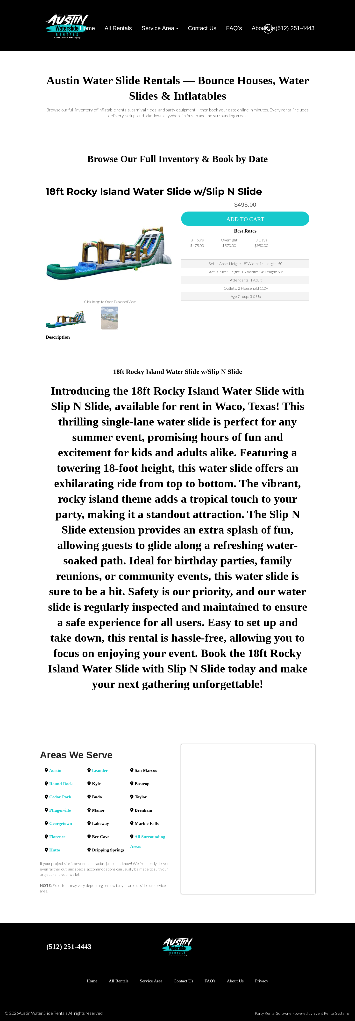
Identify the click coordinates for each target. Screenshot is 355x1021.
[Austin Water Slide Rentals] (67, 25)
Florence (57, 836)
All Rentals (118, 28)
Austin (55, 770)
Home (87, 28)
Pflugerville (60, 810)
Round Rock (61, 783)
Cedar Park (60, 797)
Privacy (261, 981)
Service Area (151, 981)
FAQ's (234, 28)
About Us (263, 28)
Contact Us (202, 28)
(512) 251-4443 (295, 28)
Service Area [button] (159, 28)
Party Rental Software (273, 1013)
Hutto (54, 850)
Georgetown (60, 823)
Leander (100, 770)
